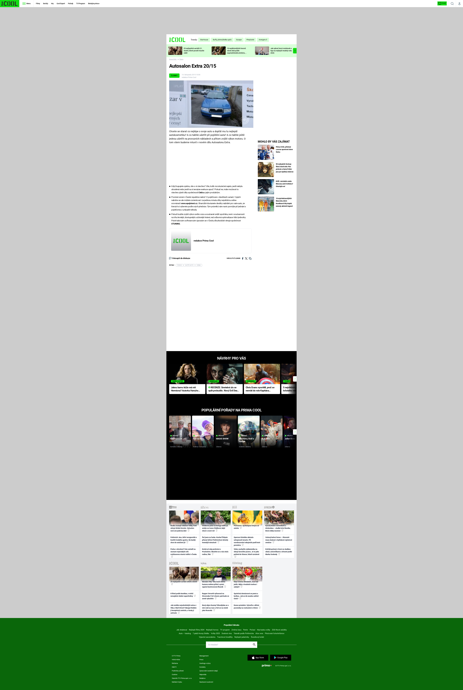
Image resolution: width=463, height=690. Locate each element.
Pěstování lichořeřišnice (274, 633)
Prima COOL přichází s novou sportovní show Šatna (284, 149)
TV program (225, 630)
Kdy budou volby (263, 630)
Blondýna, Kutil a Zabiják (246, 440)
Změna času (236, 630)
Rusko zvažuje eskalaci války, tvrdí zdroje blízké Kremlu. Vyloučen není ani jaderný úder (183, 528)
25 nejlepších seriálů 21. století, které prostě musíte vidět (194, 50)
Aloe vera (259, 633)
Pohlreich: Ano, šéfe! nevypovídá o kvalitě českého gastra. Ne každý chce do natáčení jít (183, 539)
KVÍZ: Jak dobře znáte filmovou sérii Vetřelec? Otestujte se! (284, 183)
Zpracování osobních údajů (208, 671)
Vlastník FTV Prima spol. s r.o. (182, 678)
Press (201, 659)
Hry (52, 3)
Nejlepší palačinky (241, 637)
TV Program (80, 3)
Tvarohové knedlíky (225, 637)
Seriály (45, 3)
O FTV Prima (176, 656)
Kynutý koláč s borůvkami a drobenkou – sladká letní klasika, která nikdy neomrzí (277, 528)
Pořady (70, 3)
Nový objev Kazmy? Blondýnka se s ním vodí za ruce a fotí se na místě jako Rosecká (215, 607)
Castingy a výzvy (205, 663)
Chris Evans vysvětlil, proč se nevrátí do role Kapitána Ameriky (260, 389)
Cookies (174, 674)
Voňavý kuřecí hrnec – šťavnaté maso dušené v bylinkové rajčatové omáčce (278, 539)
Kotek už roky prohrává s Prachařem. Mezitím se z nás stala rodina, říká (215, 551)
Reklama (175, 663)
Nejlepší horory (212, 630)
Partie (245, 630)
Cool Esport (61, 3)
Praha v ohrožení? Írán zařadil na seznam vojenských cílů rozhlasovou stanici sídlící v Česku (183, 551)
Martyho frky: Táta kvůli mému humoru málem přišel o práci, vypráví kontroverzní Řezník (213, 584)
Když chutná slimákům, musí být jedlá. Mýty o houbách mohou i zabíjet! (246, 584)
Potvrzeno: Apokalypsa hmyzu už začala (246, 527)
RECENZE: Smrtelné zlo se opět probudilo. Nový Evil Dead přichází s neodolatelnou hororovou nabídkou (223, 389)
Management (203, 656)
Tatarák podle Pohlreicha (244, 633)
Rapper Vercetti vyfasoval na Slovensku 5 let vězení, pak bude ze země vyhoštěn (215, 596)
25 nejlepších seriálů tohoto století (183, 582)
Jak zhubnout (181, 630)
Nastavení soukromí (206, 682)
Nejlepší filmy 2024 (196, 630)
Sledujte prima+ (94, 3)
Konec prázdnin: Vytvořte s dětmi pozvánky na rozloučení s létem (246, 606)
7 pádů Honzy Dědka (201, 633)
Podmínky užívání (178, 671)
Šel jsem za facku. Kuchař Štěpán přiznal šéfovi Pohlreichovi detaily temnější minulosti (215, 539)
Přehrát (175, 435)
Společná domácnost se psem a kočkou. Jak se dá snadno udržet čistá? (246, 596)
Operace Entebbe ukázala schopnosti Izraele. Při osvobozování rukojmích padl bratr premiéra (247, 541)
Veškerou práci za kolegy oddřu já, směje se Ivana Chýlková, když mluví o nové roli (215, 528)
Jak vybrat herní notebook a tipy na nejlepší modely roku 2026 (281, 50)
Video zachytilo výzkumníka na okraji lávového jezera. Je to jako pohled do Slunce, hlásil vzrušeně (246, 551)
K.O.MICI (266, 438)
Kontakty (202, 667)
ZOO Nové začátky (279, 630)
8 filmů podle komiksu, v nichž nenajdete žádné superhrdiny (181, 595)
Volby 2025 (215, 633)
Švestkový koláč (257, 637)
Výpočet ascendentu (207, 637)
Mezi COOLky (176, 438)
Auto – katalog (185, 633)
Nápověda (202, 674)
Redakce (202, 678)
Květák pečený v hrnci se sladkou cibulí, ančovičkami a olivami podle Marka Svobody (278, 551)
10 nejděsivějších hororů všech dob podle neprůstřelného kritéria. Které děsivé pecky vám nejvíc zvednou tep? (236, 52)
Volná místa (176, 659)
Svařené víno (227, 633)
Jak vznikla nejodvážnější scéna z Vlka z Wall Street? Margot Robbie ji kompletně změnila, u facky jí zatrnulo (183, 609)
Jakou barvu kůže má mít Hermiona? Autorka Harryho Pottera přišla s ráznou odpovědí (184, 389)
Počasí (252, 630)
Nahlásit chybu (177, 682)
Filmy (38, 3)
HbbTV (174, 667)
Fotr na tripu (198, 438)
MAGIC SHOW (222, 438)
